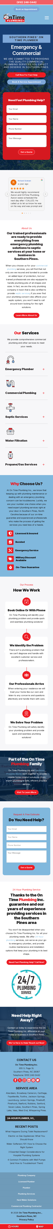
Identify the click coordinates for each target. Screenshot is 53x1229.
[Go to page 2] (26, 213)
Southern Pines (29, 1107)
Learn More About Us (26, 315)
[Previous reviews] (7, 194)
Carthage (42, 1093)
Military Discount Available (26, 559)
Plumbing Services (26, 1194)
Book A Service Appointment (26, 82)
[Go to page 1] (24, 213)
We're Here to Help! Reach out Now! (26, 1043)
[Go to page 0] (22, 213)
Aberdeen (11, 1093)
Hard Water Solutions (26, 1200)
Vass (15, 1110)
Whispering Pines (37, 1110)
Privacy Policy (26, 1219)
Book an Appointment (26, 9)
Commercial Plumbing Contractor (26, 1206)
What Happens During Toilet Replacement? (26, 1131)
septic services (22, 293)
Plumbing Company (26, 1175)
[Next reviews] (45, 194)
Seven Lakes (14, 1107)
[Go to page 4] (30, 213)
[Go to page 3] (28, 213)
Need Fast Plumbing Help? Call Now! (26, 962)
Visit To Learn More (26, 792)
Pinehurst (12, 1103)
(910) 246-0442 (27, 2)
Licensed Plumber (26, 1182)
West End (23, 1110)
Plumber (26, 1188)
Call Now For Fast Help (26, 75)
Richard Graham (24, 181)
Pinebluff (40, 1100)
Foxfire (23, 1096)
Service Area (26, 1088)
